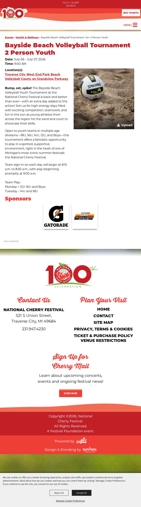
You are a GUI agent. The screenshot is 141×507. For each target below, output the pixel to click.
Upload (126, 125)
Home (103, 309)
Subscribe (70, 393)
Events (9, 37)
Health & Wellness (27, 37)
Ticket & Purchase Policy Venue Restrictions (103, 338)
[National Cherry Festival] (14, 13)
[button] (104, 99)
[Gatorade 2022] (56, 216)
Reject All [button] (59, 492)
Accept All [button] (82, 492)
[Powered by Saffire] (81, 441)
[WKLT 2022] (85, 216)
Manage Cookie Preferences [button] (70, 500)
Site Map (103, 322)
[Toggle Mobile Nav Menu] (135, 25)
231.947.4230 (34, 328)
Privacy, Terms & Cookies (103, 329)
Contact (103, 315)
